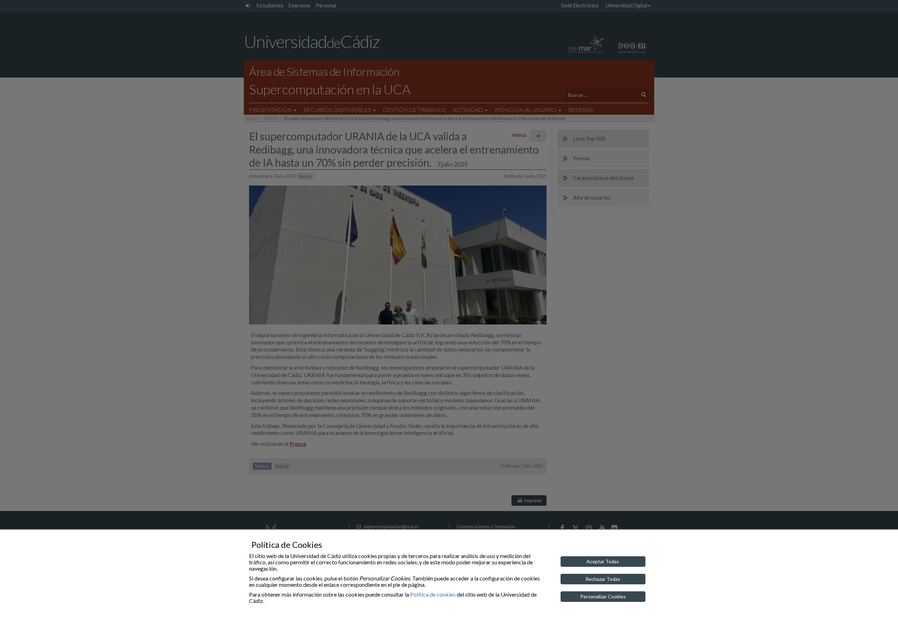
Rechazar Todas (602, 579)
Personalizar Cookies (603, 596)
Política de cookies (433, 594)
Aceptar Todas (603, 561)
